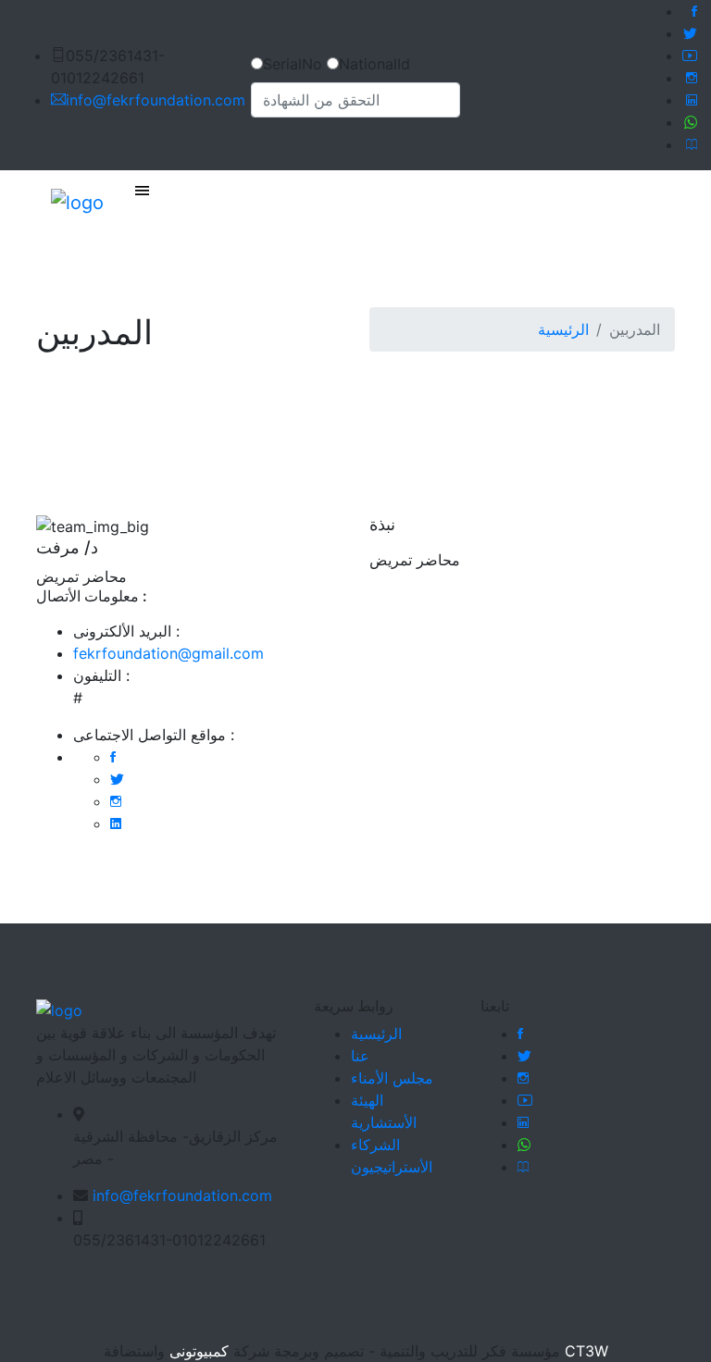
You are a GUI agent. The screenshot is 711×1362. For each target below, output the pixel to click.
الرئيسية (563, 329)
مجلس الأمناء (392, 1078)
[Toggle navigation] (142, 191)
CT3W (584, 1351)
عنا (360, 1055)
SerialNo (292, 64)
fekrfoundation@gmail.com (168, 653)
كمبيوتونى (197, 1351)
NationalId (374, 64)
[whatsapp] (690, 122)
